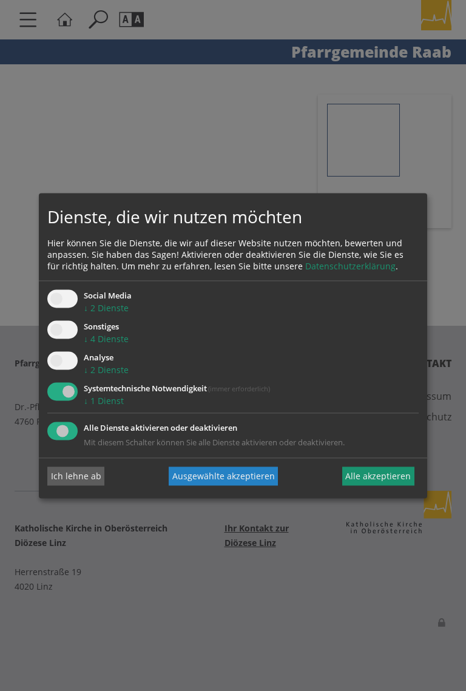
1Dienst (104, 400)
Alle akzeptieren (378, 476)
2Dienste (106, 308)
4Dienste (106, 339)
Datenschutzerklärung (350, 266)
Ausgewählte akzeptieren (223, 476)
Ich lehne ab (76, 476)
